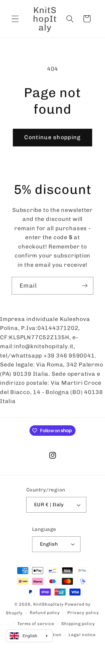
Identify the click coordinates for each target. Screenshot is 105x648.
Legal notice (82, 634)
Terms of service (35, 623)
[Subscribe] (84, 286)
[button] (15, 18)
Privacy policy (83, 612)
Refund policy (45, 612)
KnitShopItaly (48, 604)
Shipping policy (78, 623)
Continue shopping (52, 137)
